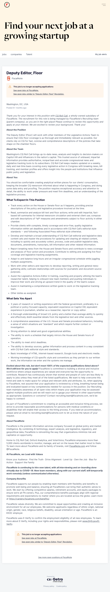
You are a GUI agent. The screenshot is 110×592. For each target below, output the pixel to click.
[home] (7, 4)
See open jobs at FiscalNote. (26, 90)
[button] (104, 5)
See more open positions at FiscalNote (55, 557)
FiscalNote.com (77, 446)
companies (16, 54)
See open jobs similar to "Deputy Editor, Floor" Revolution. (38, 94)
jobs (4, 54)
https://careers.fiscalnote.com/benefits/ (29, 498)
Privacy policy (48, 586)
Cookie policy (61, 586)
